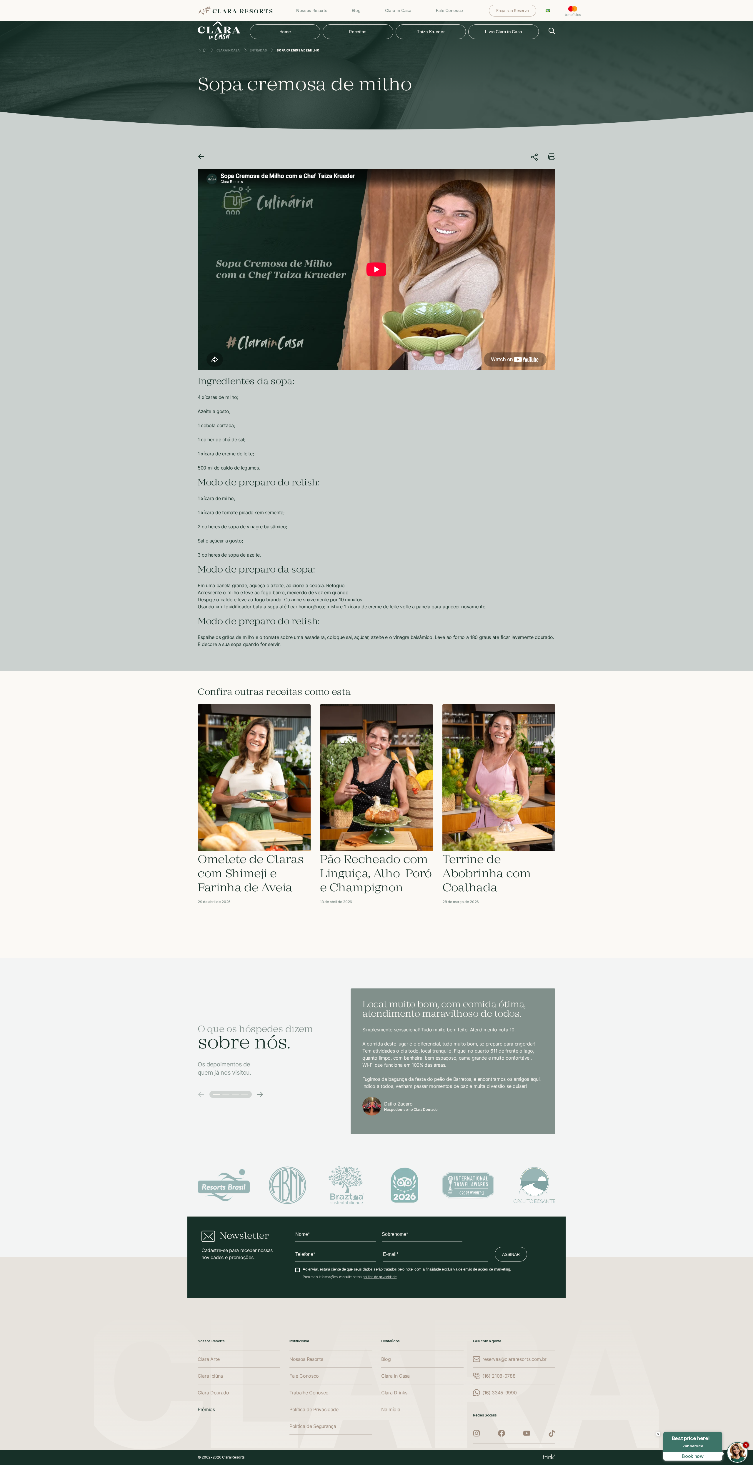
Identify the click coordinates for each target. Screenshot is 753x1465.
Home (285, 31)
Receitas (357, 31)
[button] (201, 1094)
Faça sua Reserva (512, 10)
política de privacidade (380, 1277)
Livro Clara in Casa (503, 31)
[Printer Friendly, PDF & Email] (551, 158)
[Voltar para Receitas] (201, 157)
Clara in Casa (228, 50)
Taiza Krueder (430, 31)
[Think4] (549, 1457)
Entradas (258, 50)
